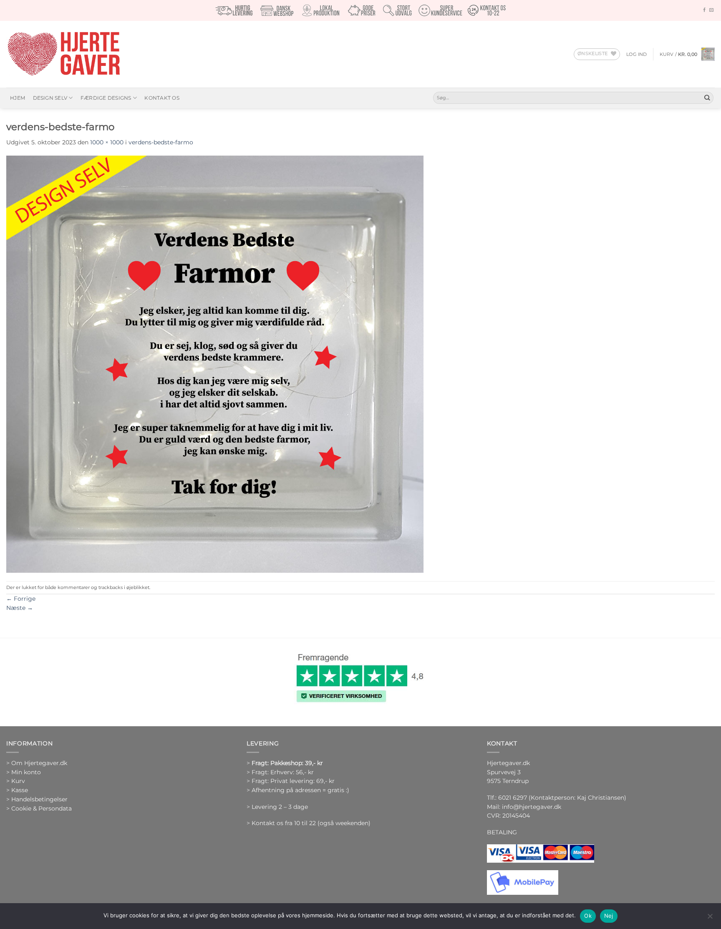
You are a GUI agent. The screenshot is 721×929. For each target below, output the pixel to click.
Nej (608, 915)
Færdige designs (106, 98)
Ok (588, 915)
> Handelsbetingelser (37, 799)
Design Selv (50, 98)
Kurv (18, 781)
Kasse (19, 790)
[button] (636, 54)
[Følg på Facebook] (704, 10)
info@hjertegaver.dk (530, 806)
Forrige (20, 598)
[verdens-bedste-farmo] (215, 363)
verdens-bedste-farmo (161, 142)
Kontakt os (161, 98)
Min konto (26, 772)
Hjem (17, 98)
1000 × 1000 (107, 142)
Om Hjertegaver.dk (39, 763)
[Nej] (710, 918)
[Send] (707, 98)
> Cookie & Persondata (39, 808)
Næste (19, 607)
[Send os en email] (711, 10)
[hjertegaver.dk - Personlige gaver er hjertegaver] (63, 54)
